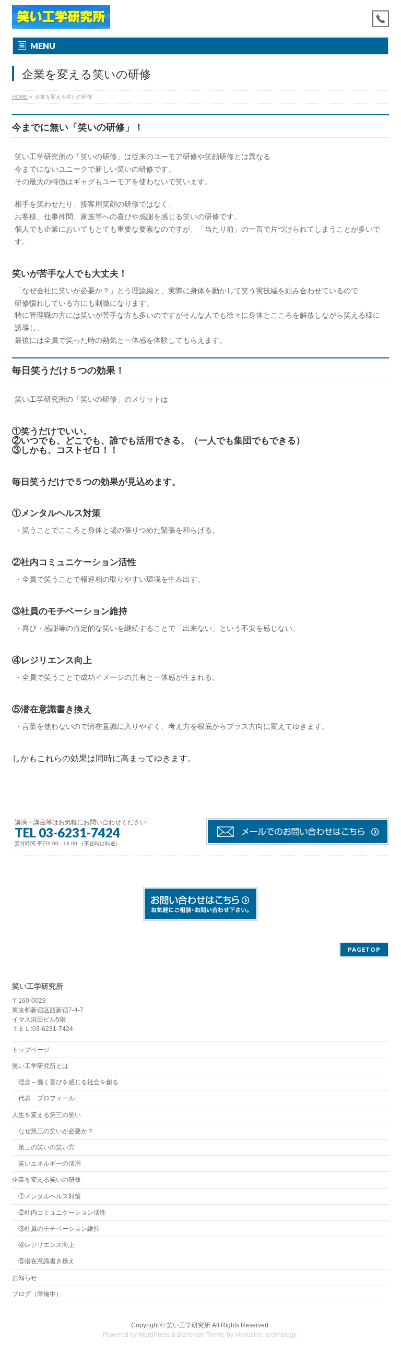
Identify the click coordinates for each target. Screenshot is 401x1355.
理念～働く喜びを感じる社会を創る (68, 1082)
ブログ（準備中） (37, 1294)
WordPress (154, 1334)
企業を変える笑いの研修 (46, 1179)
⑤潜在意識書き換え (46, 1261)
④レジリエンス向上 (46, 1245)
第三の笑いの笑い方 (46, 1147)
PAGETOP (364, 949)
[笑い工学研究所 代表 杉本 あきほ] (61, 17)
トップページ (31, 1049)
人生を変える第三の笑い (46, 1115)
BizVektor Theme (201, 1334)
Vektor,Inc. (249, 1334)
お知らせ (24, 1277)
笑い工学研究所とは (40, 1066)
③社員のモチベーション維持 (59, 1228)
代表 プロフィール (46, 1098)
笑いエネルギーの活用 (49, 1163)
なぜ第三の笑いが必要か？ (55, 1131)
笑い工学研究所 (188, 1325)
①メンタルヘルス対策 (49, 1196)
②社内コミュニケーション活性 (62, 1212)
